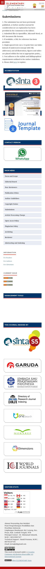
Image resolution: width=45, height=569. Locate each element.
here (15, 62)
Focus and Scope (11, 176)
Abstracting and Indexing (15, 243)
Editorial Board (11, 182)
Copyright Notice (11, 204)
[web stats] (8, 560)
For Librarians (8, 264)
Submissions (10, 209)
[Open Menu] (2, 2)
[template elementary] (22, 132)
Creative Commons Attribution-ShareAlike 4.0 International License (19, 554)
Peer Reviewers (11, 187)
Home (4, 10)
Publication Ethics (12, 193)
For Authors (7, 261)
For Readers (7, 258)
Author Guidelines (12, 198)
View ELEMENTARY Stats (22, 560)
